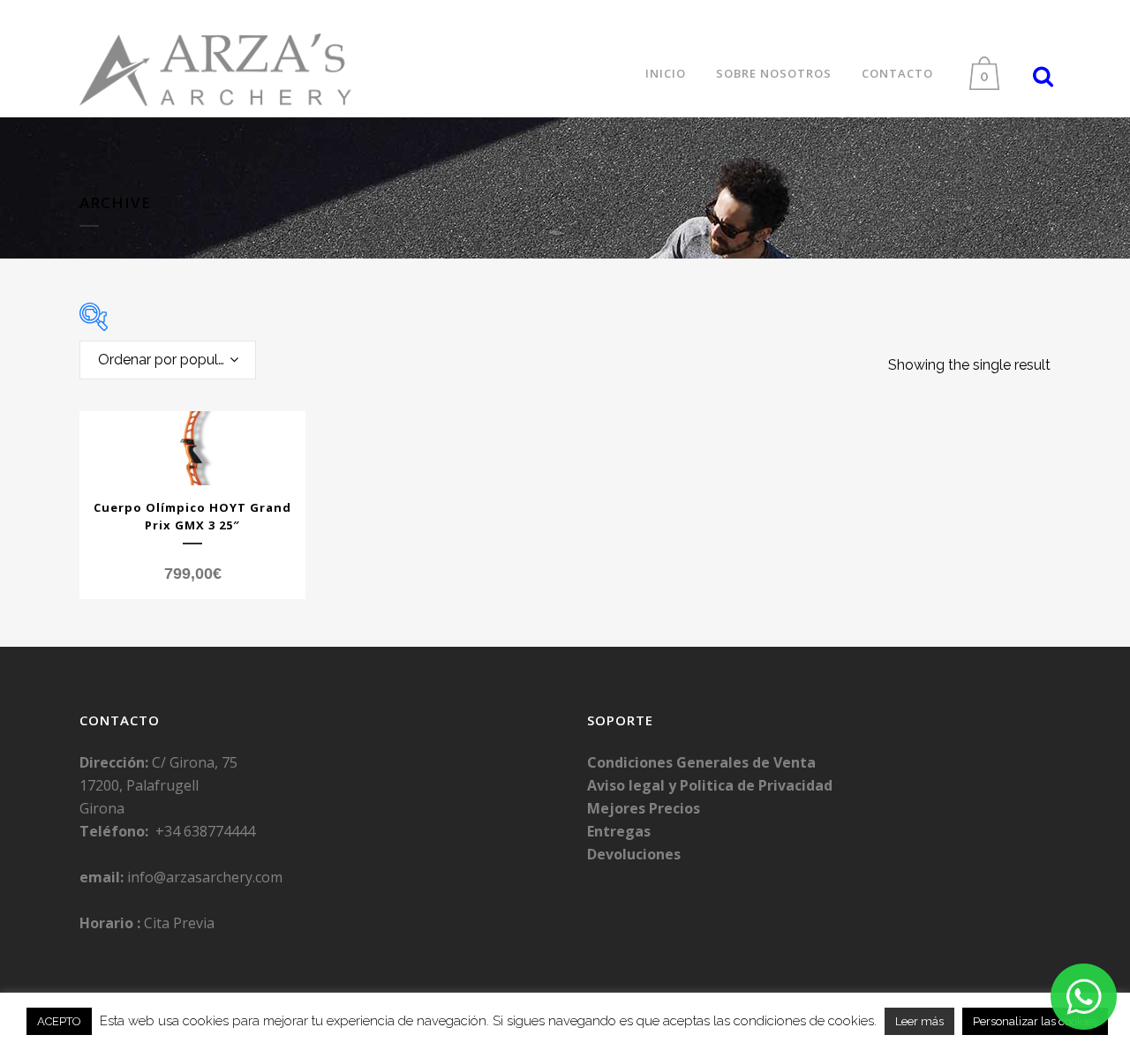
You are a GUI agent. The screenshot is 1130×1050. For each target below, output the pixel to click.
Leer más (919, 1021)
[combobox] (167, 360)
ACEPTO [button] (59, 1021)
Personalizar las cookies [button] (1035, 1021)
